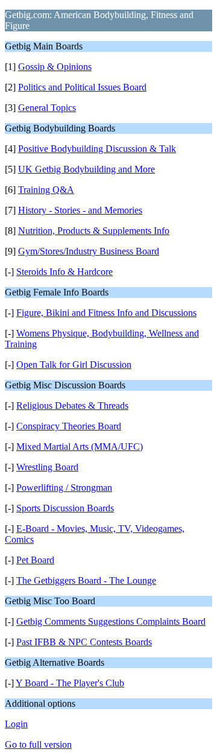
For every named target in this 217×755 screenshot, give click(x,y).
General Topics (47, 108)
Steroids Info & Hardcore (64, 272)
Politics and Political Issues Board (82, 87)
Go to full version (38, 744)
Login (16, 724)
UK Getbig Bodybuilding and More (86, 169)
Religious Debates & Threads (72, 405)
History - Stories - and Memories (80, 210)
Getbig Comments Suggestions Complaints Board (111, 621)
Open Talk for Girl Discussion (73, 364)
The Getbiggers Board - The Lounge (86, 580)
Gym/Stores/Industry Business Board (88, 251)
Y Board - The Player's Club (70, 683)
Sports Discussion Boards (65, 508)
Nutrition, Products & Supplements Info (93, 231)
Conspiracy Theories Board (68, 426)
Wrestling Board (47, 467)
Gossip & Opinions (55, 67)
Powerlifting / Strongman (64, 487)
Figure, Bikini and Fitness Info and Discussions (106, 313)
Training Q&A (46, 190)
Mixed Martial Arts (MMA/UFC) (79, 446)
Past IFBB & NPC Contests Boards (84, 642)
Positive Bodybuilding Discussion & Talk (97, 149)
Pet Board (35, 560)
